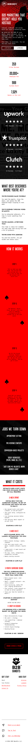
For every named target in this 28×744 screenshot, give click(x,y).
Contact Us (5, 688)
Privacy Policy (21, 685)
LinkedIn (23, 683)
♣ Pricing (20, 48)
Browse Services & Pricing (14, 646)
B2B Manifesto (6, 685)
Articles (23, 680)
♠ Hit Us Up (8, 48)
